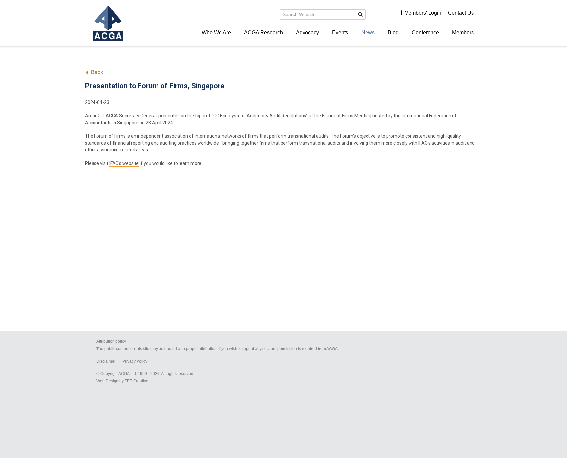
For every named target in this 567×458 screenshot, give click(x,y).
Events (340, 32)
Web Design (107, 381)
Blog (393, 32)
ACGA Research (263, 32)
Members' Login (422, 13)
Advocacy (307, 32)
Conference (425, 32)
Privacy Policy (134, 361)
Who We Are (216, 32)
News (368, 32)
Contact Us (461, 13)
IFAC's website (124, 163)
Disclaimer (106, 361)
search (360, 14)
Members (463, 32)
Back (96, 72)
